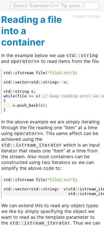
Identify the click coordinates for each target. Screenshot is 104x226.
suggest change (87, 16)
